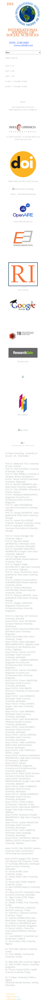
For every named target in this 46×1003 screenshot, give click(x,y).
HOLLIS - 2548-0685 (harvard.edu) (23, 194)
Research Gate (23, 361)
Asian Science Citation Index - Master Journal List (23, 445)
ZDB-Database (22, 414)
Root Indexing (23, 290)
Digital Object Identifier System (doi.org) (23, 181)
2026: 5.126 (9, 66)
